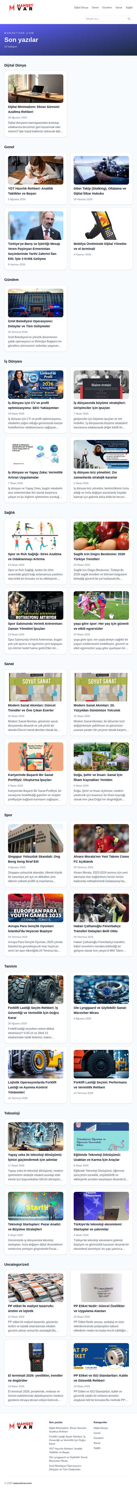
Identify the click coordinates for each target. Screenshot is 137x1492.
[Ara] (129, 18)
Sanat (119, 7)
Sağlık (129, 7)
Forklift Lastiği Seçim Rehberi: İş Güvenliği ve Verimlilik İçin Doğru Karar (67, 1440)
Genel (95, 7)
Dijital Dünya (81, 7)
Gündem (107, 7)
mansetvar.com (19, 33)
